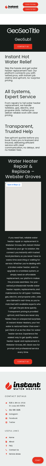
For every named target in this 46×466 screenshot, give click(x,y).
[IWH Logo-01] (12, 6)
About (11, 441)
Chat (38, 460)
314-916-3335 (14, 410)
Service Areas (15, 454)
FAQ (11, 445)
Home (11, 437)
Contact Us (14, 450)
